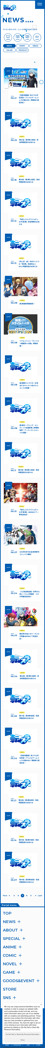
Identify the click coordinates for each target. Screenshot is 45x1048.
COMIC (9, 955)
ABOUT (10, 930)
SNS (7, 997)
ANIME (9, 946)
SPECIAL (11, 938)
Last (40, 895)
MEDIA (35, 46)
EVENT (22, 46)
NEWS (9, 46)
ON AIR (9, 50)
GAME (9, 972)
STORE (10, 989)
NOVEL (10, 963)
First (5, 895)
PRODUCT (23, 50)
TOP (7, 913)
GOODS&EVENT (18, 980)
